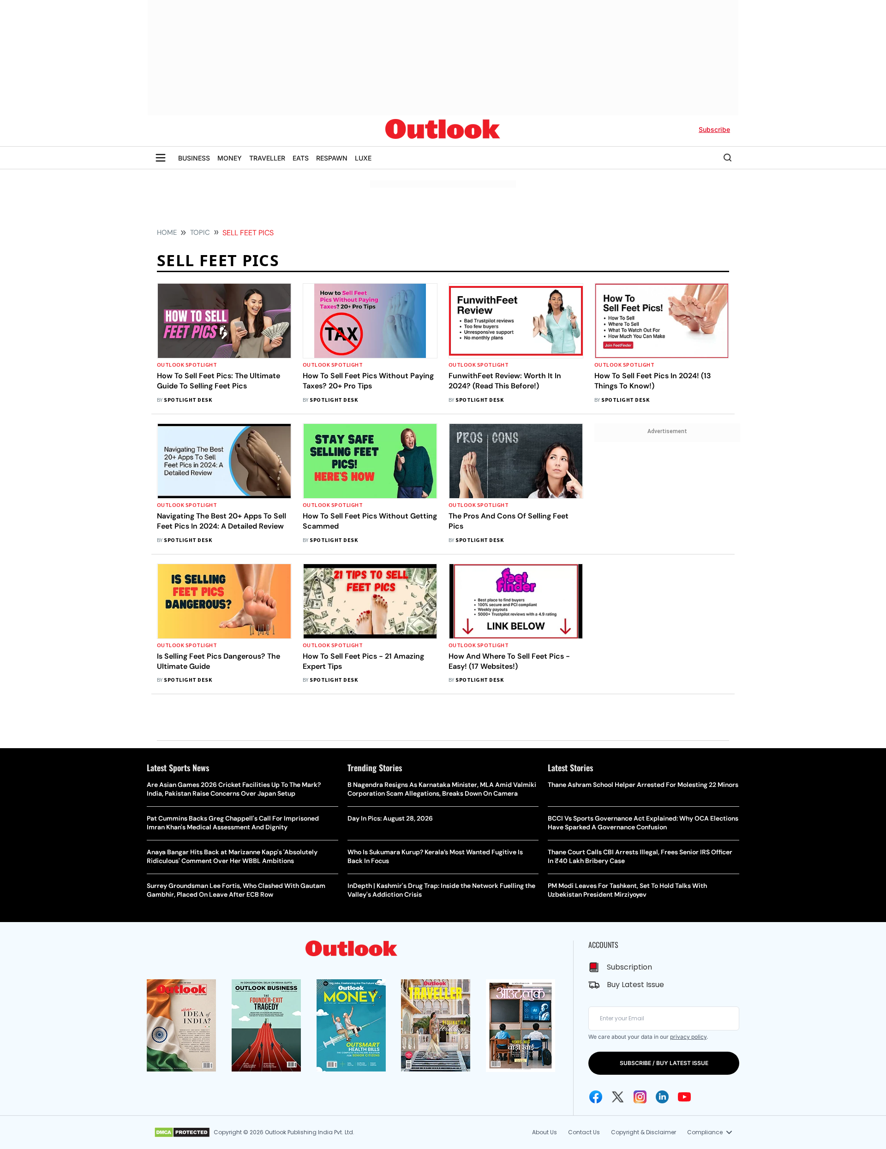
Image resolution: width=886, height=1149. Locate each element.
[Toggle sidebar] (160, 157)
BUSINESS (194, 158)
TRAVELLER (267, 158)
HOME (167, 232)
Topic (200, 232)
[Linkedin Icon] (662, 1096)
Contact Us (584, 1132)
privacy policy (688, 1036)
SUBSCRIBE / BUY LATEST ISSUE (664, 1063)
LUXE (363, 158)
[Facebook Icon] (595, 1096)
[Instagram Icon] (640, 1096)
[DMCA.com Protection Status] (182, 1132)
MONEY (229, 158)
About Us (544, 1132)
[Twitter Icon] (618, 1096)
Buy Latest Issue (635, 984)
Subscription (629, 967)
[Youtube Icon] (684, 1096)
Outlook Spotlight (187, 365)
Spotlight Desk (188, 400)
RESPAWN (331, 158)
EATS (301, 158)
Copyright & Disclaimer (643, 1132)
